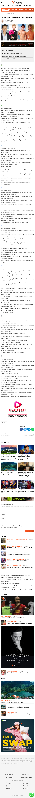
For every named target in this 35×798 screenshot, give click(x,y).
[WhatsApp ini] (32, 429)
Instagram (10, 786)
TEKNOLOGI (24, 539)
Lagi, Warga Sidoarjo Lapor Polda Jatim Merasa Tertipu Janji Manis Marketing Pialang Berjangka (26, 475)
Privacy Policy (9, 777)
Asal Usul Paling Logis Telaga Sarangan (7, 473)
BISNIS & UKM (13, 546)
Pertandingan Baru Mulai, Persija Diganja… (13, 618)
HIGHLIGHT (18, 539)
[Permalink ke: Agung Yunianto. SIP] (2, 21)
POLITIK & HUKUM (20, 559)
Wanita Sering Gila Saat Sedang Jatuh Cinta (14, 56)
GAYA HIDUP (13, 539)
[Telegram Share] (29, 429)
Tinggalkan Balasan (7, 504)
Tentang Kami (9, 774)
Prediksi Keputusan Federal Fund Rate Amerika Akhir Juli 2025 (9, 491)
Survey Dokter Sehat (29, 434)
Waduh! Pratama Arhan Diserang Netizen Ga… (20, 673)
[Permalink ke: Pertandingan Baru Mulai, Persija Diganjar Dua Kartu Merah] (17, 605)
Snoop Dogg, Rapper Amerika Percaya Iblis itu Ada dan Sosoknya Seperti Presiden (25, 457)
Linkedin (27, 786)
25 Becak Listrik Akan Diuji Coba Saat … (18, 554)
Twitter (26, 783)
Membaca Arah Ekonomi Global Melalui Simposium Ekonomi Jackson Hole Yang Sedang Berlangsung (8, 457)
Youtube (10, 788)
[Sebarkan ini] (21, 429)
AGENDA (8, 539)
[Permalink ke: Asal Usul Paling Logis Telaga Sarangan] (9, 466)
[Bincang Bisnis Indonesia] (17, 2)
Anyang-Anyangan (5, 434)
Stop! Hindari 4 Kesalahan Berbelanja (12, 53)
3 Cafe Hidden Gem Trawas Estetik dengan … (20, 714)
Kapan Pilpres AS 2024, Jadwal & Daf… (18, 561)
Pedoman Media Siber (26, 777)
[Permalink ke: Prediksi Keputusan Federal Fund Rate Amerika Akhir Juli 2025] (9, 484)
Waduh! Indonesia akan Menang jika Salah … (19, 623)
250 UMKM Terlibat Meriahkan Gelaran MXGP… (20, 548)
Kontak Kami (25, 774)
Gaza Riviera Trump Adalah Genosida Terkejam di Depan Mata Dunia (26, 491)
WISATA (8, 700)
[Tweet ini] (25, 429)
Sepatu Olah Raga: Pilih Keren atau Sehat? (13, 59)
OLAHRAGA (18, 565)
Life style (4, 423)
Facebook (10, 783)
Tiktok (26, 788)
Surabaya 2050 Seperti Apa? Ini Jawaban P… (19, 542)
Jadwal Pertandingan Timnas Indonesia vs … (20, 567)
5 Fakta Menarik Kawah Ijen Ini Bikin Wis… (18, 707)
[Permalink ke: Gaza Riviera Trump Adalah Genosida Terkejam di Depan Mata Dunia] (26, 484)
